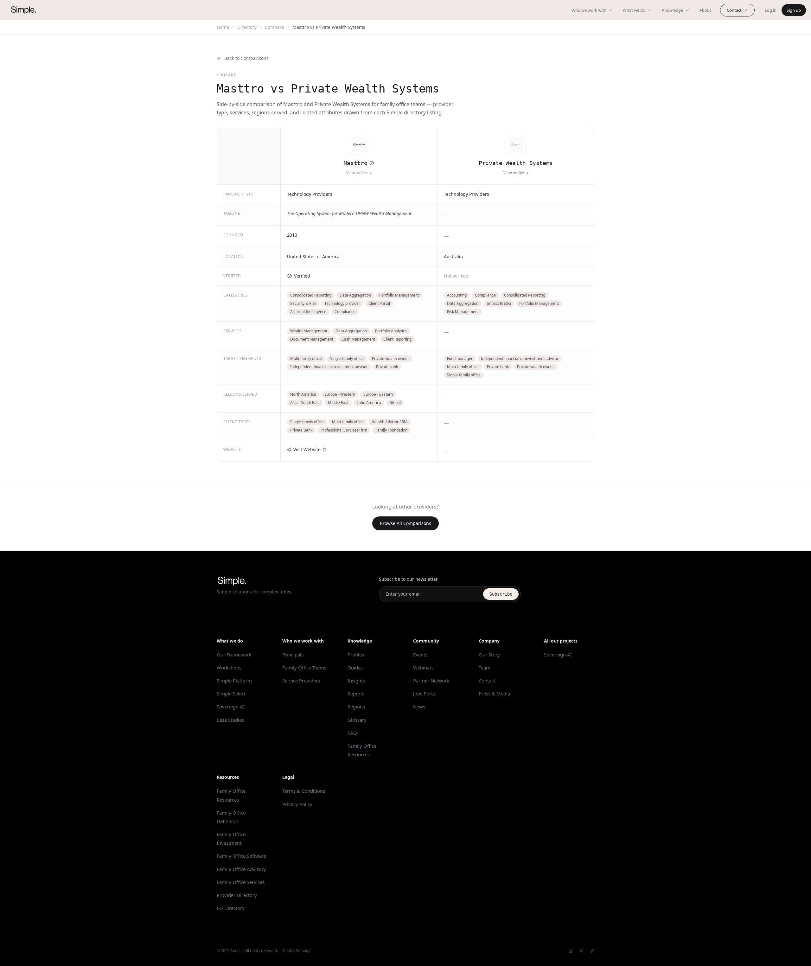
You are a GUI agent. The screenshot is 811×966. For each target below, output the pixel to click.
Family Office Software (241, 856)
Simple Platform (234, 680)
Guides (355, 667)
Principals (292, 654)
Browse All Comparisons (405, 523)
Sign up (794, 10)
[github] (592, 951)
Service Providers (301, 680)
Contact (734, 10)
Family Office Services (241, 882)
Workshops (229, 667)
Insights (356, 680)
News (419, 706)
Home (223, 27)
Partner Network (431, 680)
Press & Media (494, 693)
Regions (356, 706)
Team (484, 667)
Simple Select (231, 693)
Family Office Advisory (241, 869)
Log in (770, 10)
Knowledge (672, 10)
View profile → (358, 173)
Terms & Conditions (303, 791)
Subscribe (500, 594)
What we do (634, 10)
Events (420, 654)
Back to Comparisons (246, 58)
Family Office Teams (304, 667)
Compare (274, 27)
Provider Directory (237, 895)
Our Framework (234, 654)
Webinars (423, 667)
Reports (356, 693)
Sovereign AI (231, 706)
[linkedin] (570, 951)
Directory (247, 27)
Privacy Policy (297, 804)
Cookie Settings (296, 950)
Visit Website (307, 449)
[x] (581, 951)
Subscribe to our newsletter (408, 579)
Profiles (356, 654)
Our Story (489, 654)
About (705, 10)
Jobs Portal (425, 693)
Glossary (357, 720)
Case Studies (230, 720)
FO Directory (231, 908)
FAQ (352, 733)
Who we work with (589, 10)
